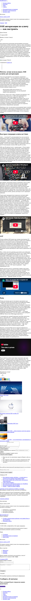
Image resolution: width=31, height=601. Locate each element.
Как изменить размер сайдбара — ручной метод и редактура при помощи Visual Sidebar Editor (15, 478)
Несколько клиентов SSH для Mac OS (9, 413)
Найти (2, 451)
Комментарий (3, 446)
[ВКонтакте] (1, 379)
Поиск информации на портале (7, 450)
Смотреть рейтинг (4, 498)
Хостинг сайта (6, 11)
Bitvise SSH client (4, 395)
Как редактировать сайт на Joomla (11, 485)
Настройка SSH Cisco (12, 423)
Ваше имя (2, 447)
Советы (5, 6)
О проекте (5, 534)
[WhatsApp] (7, 379)
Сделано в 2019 (4, 559)
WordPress (3, 0)
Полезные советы (7, 521)
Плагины (5, 4)
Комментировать (4, 448)
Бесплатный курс (4, 514)
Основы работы (7, 3)
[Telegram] (9, 379)
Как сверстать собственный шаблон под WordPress (15, 483)
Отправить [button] (2, 586)
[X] (5, 379)
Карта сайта (6, 537)
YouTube (5, 551)
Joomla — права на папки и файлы (11, 486)
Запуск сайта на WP (5, 16)
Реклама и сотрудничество (9, 10)
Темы (4, 5)
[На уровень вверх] (0, 589)
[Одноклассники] (3, 379)
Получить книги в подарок (6, 454)
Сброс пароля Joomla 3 (8, 482)
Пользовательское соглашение (10, 9)
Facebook (5, 553)
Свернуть (9, 62)
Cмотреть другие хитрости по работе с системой (12, 488)
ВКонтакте (5, 550)
